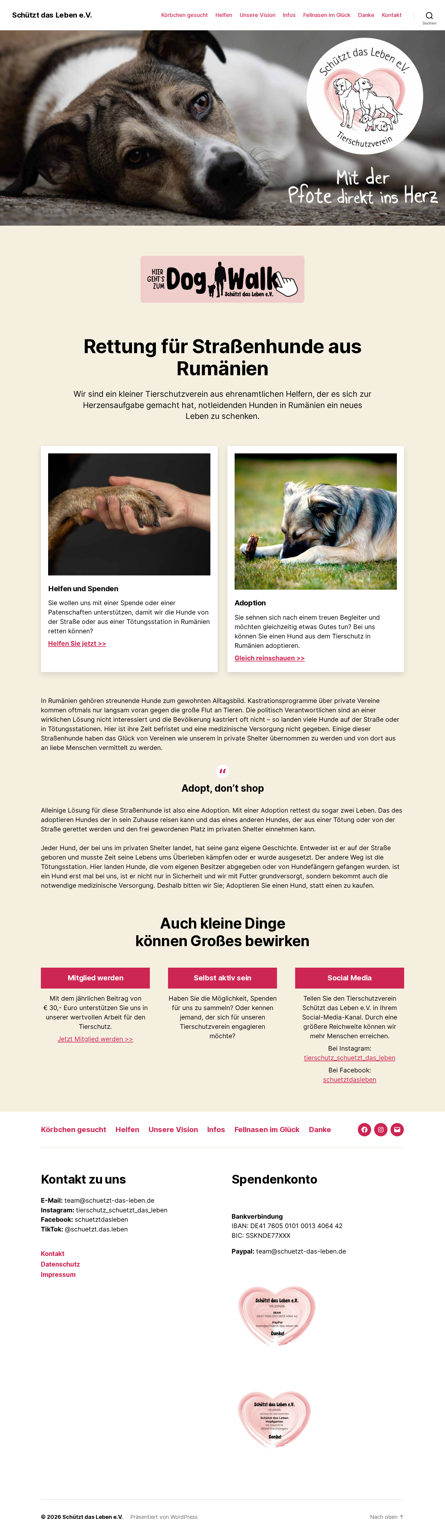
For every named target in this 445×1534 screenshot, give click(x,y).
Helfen (224, 15)
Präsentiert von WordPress (164, 1517)
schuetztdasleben (349, 1079)
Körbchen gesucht (184, 15)
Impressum (58, 1274)
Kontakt (392, 15)
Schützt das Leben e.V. (52, 15)
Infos (289, 15)
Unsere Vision (257, 15)
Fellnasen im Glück (327, 15)
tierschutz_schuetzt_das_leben (349, 1058)
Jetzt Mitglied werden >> (95, 1039)
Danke (366, 15)
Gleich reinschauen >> (270, 658)
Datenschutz (60, 1264)
